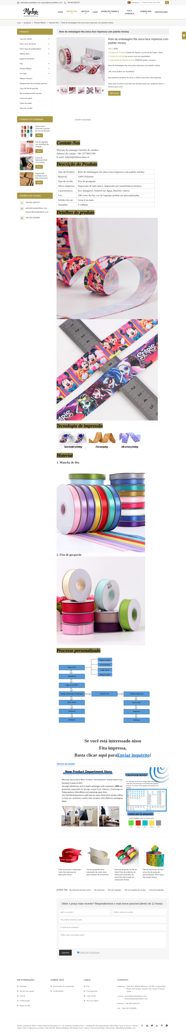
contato (122, 980)
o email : (120, 996)
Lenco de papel (26, 98)
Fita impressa (91, 991)
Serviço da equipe (66, 763)
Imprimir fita (53, 23)
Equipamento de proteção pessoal (33, 83)
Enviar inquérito (133, 755)
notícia (85, 11)
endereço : (121, 986)
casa (60, 12)
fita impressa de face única (80, 890)
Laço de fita (91, 996)
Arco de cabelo (92, 1001)
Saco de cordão (26, 108)
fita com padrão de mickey (135, 890)
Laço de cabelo (26, 39)
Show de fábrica (110, 11)
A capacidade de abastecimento (121, 60)
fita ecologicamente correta (31, 93)
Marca (111, 49)
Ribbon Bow (24, 54)
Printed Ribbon (40, 23)
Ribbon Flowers (26, 78)
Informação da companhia (63, 986)
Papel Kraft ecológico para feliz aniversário (41, 175)
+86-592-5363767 (73, 3)
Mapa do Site (25, 1005)
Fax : (119, 1008)
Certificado (161, 12)
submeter (65, 953)
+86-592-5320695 (32, 218)
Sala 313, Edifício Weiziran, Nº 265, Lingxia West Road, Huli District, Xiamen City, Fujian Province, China (146, 988)
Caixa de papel (26, 103)
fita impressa (99, 890)
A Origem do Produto (117, 52)
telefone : (121, 1003)
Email (114, 93)
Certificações (25, 1001)
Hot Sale (23, 73)
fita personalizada (156, 890)
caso (95, 12)
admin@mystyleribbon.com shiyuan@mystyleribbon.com (41, 3)
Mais (39, 135)
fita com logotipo (114, 890)
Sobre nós (145, 11)
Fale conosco (130, 12)
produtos (71, 11)
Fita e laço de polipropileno (30, 49)
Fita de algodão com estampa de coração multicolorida (42, 144)
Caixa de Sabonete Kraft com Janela (41, 160)
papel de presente (27, 59)
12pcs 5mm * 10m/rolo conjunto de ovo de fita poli (42, 128)
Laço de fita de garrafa (29, 88)
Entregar (23, 986)
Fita (21, 64)
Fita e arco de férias (28, 44)
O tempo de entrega (116, 56)
